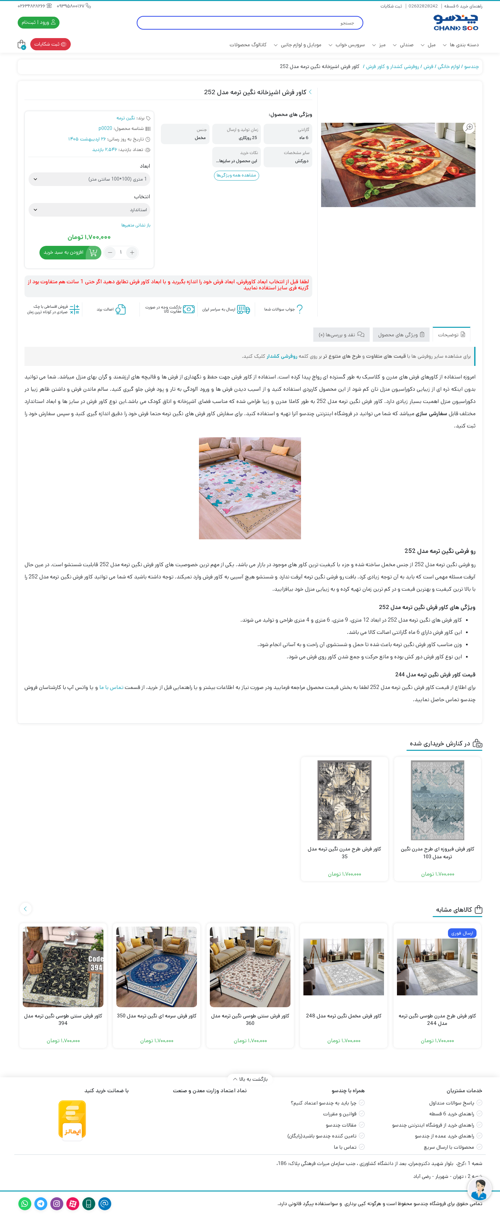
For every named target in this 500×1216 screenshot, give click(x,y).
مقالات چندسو (341, 1125)
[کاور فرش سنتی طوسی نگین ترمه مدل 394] (63, 967)
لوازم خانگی (449, 66)
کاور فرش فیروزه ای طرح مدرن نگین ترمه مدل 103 (437, 852)
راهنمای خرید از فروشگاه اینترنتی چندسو (433, 1125)
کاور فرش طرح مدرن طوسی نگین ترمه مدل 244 (437, 1019)
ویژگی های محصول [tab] (398, 334)
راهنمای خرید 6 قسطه (463, 6)
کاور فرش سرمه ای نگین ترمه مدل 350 (157, 1015)
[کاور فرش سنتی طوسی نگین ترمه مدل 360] (250, 967)
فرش (428, 66)
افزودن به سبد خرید (63, 252)
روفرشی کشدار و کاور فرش (392, 66)
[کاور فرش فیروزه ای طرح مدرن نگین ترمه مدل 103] (438, 800)
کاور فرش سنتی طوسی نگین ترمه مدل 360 (250, 1019)
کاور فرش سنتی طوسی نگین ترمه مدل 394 (63, 1019)
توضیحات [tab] (449, 334)
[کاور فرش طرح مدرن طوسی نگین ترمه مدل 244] (437, 967)
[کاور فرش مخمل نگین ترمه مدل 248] (343, 967)
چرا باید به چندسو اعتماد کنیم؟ (323, 1103)
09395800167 (71, 6)
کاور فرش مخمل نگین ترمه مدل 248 (344, 1015)
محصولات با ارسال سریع (449, 1147)
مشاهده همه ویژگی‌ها (236, 175)
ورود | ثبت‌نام (36, 22)
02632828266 (32, 6)
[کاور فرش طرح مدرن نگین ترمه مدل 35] (344, 800)
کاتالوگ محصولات (248, 44)
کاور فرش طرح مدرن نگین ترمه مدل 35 (344, 852)
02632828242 (423, 6)
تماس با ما (111, 687)
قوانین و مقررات (339, 1113)
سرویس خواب (349, 44)
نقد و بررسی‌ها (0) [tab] (337, 334)
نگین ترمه (126, 118)
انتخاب (142, 197)
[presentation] (26, 909)
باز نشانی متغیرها (135, 225)
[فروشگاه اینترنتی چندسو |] (455, 22)
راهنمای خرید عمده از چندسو (444, 1135)
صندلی (406, 44)
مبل (431, 44)
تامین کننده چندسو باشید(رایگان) (321, 1135)
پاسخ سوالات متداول (451, 1103)
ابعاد (145, 166)
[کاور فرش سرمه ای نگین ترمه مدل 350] (156, 967)
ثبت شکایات (391, 6)
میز (382, 44)
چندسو (471, 66)
